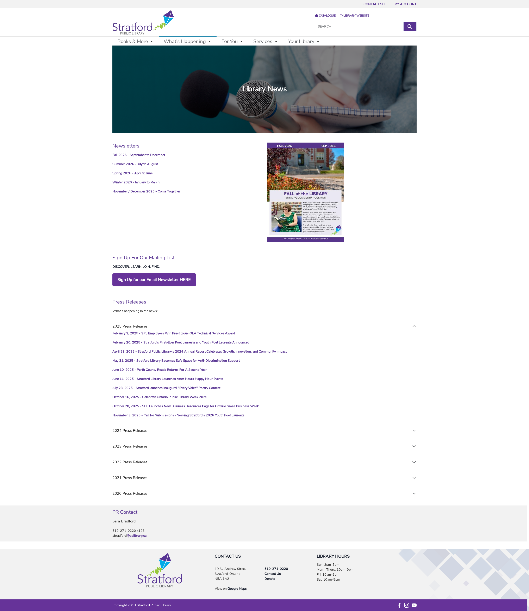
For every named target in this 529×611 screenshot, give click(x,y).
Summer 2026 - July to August (135, 164)
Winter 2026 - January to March (136, 182)
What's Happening (185, 41)
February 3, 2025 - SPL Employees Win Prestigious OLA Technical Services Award (173, 333)
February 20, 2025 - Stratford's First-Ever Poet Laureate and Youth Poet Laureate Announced (180, 342)
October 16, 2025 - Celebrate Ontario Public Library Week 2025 (159, 397)
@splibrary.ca (137, 535)
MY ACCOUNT (405, 4)
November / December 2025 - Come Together (146, 191)
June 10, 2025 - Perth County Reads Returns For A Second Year (159, 369)
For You (230, 41)
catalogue (327, 16)
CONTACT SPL (374, 4)
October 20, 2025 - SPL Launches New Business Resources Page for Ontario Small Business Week (185, 406)
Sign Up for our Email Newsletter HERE (154, 279)
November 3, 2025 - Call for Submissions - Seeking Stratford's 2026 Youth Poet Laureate (178, 415)
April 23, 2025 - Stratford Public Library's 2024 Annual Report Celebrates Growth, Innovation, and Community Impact (199, 351)
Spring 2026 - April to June (132, 173)
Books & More (132, 41)
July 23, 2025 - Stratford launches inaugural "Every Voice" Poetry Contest (166, 388)
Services (262, 41)
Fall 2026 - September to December (138, 155)
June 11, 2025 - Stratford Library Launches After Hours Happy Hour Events (167, 379)
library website (356, 16)
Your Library (301, 41)
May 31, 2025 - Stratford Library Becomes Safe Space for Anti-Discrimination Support (176, 360)
